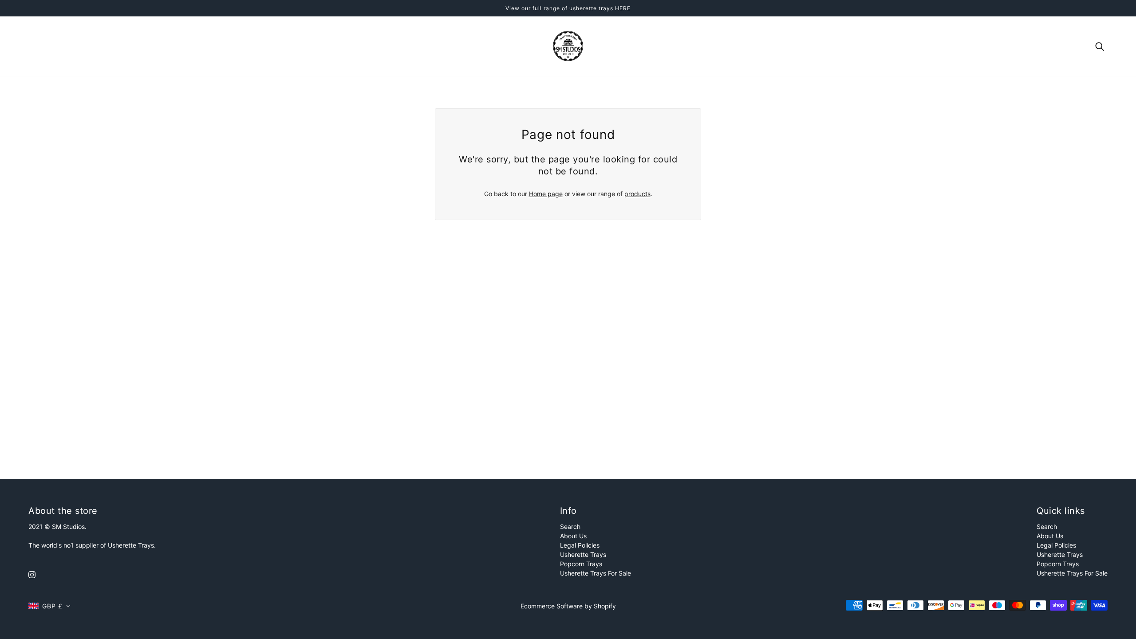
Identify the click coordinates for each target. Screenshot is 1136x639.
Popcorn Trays (581, 564)
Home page (546, 193)
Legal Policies (580, 545)
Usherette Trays (583, 554)
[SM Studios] (568, 45)
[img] (32, 574)
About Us (573, 536)
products (637, 193)
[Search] (1099, 46)
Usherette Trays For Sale (595, 573)
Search (570, 526)
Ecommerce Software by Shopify (568, 606)
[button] (49, 606)
